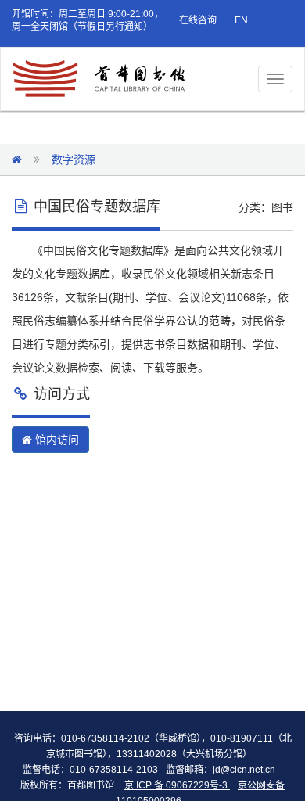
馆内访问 (55, 439)
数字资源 (73, 159)
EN (241, 20)
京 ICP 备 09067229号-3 (177, 785)
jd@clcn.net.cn (244, 769)
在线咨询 (198, 20)
